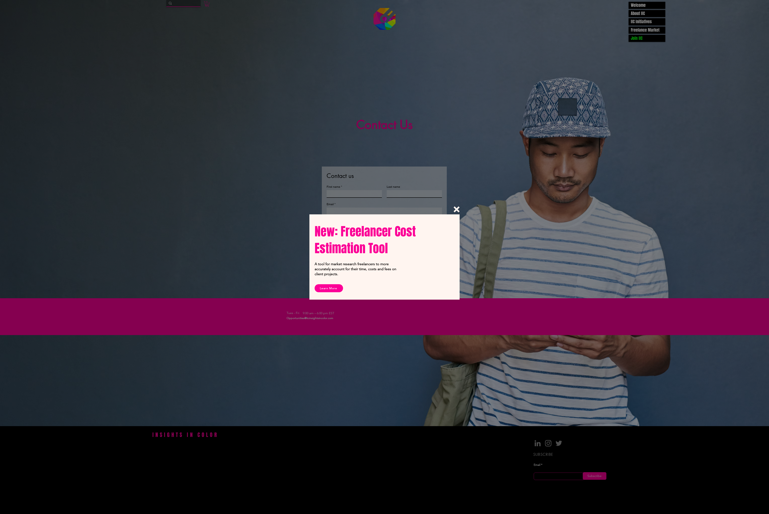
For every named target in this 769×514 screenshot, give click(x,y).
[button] (457, 209)
